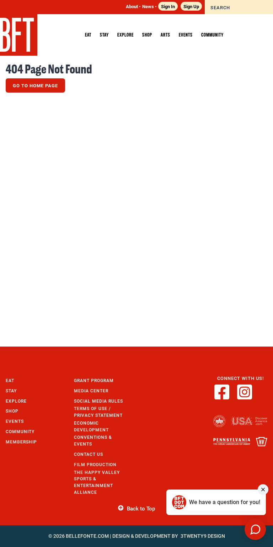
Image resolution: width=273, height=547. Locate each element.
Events (15, 421)
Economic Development (91, 426)
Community (20, 431)
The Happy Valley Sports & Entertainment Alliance (97, 482)
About (132, 6)
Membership (21, 441)
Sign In (168, 6)
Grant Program (94, 380)
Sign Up (191, 6)
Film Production (95, 464)
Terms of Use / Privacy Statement (98, 412)
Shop (12, 411)
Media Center (91, 390)
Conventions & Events (93, 441)
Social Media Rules (98, 401)
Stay (11, 390)
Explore (16, 401)
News (148, 6)
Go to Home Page (35, 85)
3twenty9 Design (203, 536)
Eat (10, 380)
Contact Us (88, 454)
